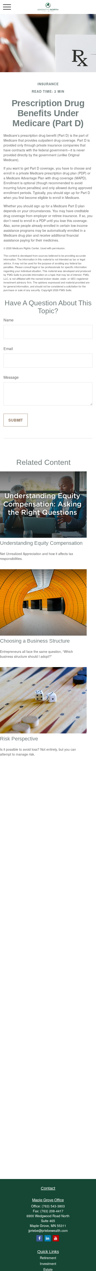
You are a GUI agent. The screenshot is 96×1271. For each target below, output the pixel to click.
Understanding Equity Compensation (41, 543)
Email (8, 348)
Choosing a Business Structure (35, 641)
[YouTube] (56, 1238)
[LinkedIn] (48, 1238)
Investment (48, 1263)
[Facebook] (39, 1238)
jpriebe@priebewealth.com (48, 1230)
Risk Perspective (19, 739)
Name (8, 320)
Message (11, 377)
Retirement (48, 1257)
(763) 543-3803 (53, 1206)
